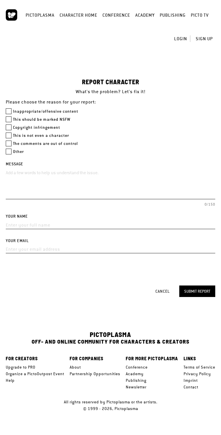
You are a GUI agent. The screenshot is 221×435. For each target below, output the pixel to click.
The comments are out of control (45, 143)
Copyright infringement (36, 127)
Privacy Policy (197, 373)
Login (180, 39)
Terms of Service (199, 367)
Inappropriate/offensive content (45, 111)
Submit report (197, 291)
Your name (17, 216)
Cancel (162, 291)
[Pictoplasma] (11, 15)
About (75, 367)
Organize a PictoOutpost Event (35, 373)
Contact (191, 387)
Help (10, 380)
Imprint (191, 380)
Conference (116, 15)
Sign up (204, 39)
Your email (17, 240)
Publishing (173, 15)
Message (14, 164)
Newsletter (136, 387)
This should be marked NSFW (42, 119)
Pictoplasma (40, 15)
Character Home (78, 15)
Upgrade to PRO (20, 367)
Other (18, 151)
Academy (145, 15)
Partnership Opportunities (95, 373)
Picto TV (200, 15)
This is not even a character (41, 135)
